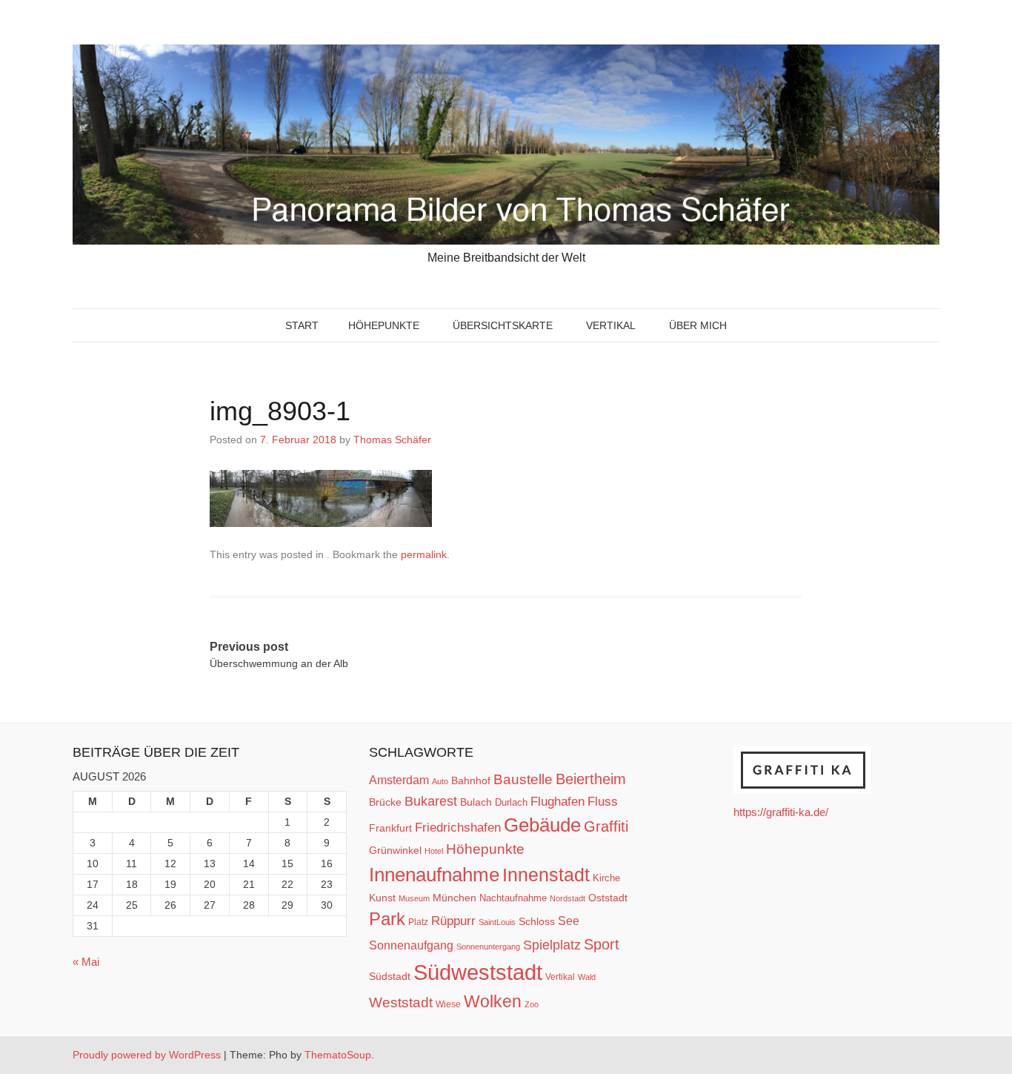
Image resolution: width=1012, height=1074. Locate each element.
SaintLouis (497, 922)
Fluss (602, 802)
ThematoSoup (337, 1055)
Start (302, 325)
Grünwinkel (395, 850)
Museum (414, 898)
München (454, 898)
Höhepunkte (383, 325)
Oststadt (607, 898)
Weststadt (401, 1002)
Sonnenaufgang (411, 945)
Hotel (434, 850)
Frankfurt (390, 828)
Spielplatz (552, 945)
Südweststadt (477, 972)
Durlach (511, 802)
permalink (424, 554)
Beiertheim (591, 779)
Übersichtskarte (503, 325)
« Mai (86, 961)
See (568, 920)
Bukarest (431, 801)
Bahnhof (470, 780)
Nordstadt (567, 898)
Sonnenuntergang (488, 946)
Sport (601, 944)
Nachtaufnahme (513, 898)
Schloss (537, 921)
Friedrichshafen (458, 827)
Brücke (385, 802)
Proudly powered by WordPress (147, 1055)
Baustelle (523, 779)
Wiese (448, 1004)
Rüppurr (453, 920)
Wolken (493, 1001)
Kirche (606, 878)
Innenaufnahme (434, 874)
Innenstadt (546, 874)
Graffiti (606, 826)
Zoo (532, 1004)
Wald (587, 976)
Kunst (382, 898)
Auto (440, 781)
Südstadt (389, 976)
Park (387, 919)
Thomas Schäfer (392, 439)
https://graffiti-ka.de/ (780, 812)
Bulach (476, 802)
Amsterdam (399, 780)
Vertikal (611, 325)
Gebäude (542, 825)
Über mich (698, 325)
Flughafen (557, 801)
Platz (418, 922)
